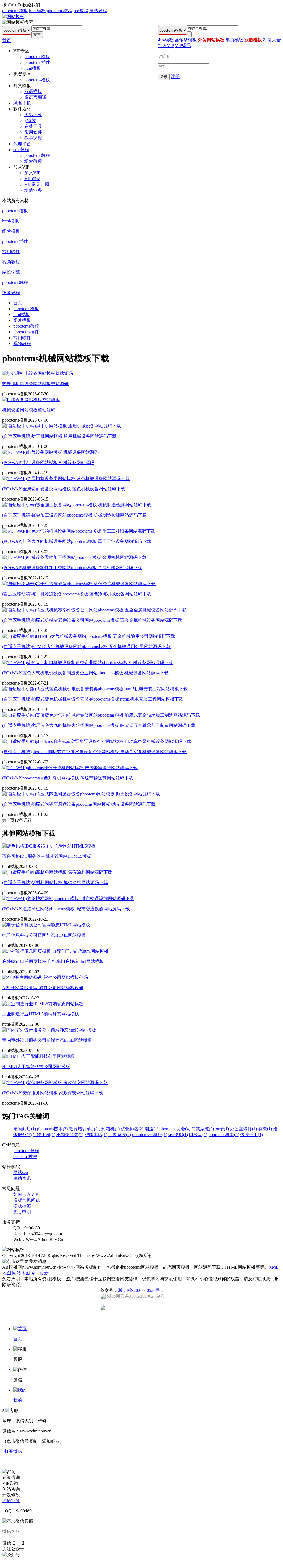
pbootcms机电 (223, 1134)
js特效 (30, 120)
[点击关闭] (2, 1466)
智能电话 (96, 1134)
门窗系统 (119, 1134)
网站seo (20, 1172)
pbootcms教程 (59, 10)
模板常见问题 (26, 1200)
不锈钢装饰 (69, 1134)
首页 (6, 40)
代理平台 (22, 143)
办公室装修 (243, 1128)
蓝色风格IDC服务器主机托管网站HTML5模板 (46, 856)
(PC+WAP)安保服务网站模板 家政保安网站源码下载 (52, 1092)
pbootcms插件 (37, 62)
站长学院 (11, 272)
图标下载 (33, 114)
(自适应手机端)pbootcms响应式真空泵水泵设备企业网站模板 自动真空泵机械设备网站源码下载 (94, 751)
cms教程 (21, 149)
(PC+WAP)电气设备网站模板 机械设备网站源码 (48, 462)
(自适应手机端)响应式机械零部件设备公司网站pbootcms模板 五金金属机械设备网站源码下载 (92, 620)
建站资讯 (22, 1178)
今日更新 (40, 1273)
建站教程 (98, 10)
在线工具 (33, 126)
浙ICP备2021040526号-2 (141, 1290)
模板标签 (22, 1206)
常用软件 (33, 132)
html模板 (37, 10)
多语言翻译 (35, 97)
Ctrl (11, 4)
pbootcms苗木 (52, 1128)
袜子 (222, 1128)
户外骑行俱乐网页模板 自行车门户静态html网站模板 (53, 961)
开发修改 (11, 1494)
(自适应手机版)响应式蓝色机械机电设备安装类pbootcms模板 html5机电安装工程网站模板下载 (92, 699)
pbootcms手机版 (149, 1134)
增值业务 (33, 190)
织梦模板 (11, 231)
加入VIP (32, 172)
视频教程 (11, 262)
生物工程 (44, 1134)
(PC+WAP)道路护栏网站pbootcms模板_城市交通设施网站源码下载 (66, 908)
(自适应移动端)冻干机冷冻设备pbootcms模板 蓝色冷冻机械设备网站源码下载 (76, 594)
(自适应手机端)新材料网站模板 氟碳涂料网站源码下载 (55, 882)
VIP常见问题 (36, 184)
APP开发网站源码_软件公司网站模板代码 (42, 987)
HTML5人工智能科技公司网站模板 (36, 1066)
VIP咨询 (10, 1483)
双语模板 (33, 91)
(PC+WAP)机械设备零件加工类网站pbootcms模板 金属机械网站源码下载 (72, 567)
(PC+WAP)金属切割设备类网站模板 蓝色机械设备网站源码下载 (63, 488)
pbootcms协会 (174, 1128)
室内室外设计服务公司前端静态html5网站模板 (47, 1040)
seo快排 (178, 1134)
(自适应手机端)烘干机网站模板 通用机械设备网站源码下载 (59, 436)
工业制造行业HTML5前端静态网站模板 (40, 1014)
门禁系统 (202, 1128)
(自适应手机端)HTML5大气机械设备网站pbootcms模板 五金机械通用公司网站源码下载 (86, 646)
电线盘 (198, 1134)
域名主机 (22, 103)
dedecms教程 (25, 1156)
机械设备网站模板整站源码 (28, 410)
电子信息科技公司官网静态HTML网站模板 (44, 935)
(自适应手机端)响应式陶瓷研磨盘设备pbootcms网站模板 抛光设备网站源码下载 (79, 804)
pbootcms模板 (15, 10)
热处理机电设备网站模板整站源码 (35, 383)
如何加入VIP (25, 1194)
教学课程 (33, 138)
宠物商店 (24, 1128)
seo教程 (81, 10)
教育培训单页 (84, 1128)
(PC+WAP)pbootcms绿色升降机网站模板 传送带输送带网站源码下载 (67, 778)
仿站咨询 (11, 1489)
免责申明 (22, 1211)
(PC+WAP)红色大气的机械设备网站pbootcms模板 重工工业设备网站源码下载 (76, 541)
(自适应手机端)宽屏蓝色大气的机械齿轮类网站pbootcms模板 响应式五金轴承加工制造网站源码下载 (98, 725)
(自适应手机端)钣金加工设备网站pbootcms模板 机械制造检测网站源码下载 (74, 515)
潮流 (151, 1128)
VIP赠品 (32, 178)
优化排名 (132, 1128)
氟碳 (265, 1128)
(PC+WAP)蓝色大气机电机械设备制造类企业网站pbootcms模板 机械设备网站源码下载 (85, 672)
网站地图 (21, 1273)
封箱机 (110, 1128)
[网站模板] (13, 16)
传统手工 (251, 1134)
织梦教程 (33, 161)
